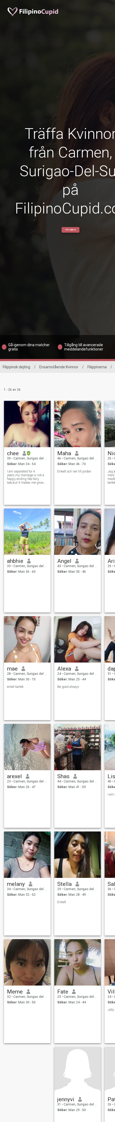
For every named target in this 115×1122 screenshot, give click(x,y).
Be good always (68, 687)
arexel (14, 776)
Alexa (64, 668)
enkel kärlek (15, 687)
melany (16, 884)
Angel (64, 561)
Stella (64, 884)
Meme (15, 991)
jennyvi (65, 1099)
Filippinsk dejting (16, 367)
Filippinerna (97, 367)
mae (12, 668)
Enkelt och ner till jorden (74, 471)
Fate (62, 991)
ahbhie (15, 561)
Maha (64, 453)
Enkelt (61, 902)
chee (13, 453)
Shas (63, 776)
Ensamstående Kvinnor (58, 367)
